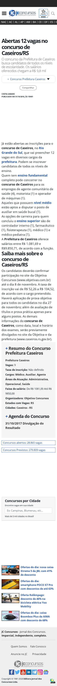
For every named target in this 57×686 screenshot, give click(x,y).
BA (34, 22)
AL (16, 22)
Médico (19, 374)
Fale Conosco (38, 646)
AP (22, 22)
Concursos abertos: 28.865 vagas (22, 442)
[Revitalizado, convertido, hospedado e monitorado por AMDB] (52, 681)
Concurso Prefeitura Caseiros (26, 79)
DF (46, 22)
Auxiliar (31, 374)
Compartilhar (28, 87)
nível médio (42, 203)
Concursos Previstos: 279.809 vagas (24, 450)
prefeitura (9, 162)
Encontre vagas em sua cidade (19, 505)
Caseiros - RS (24, 408)
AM (28, 22)
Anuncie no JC (19, 654)
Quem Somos (19, 646)
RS (32, 403)
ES (51, 22)
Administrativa (38, 379)
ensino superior (29, 221)
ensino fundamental (32, 175)
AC (10, 22)
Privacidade (39, 654)
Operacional (13, 384)
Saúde (26, 384)
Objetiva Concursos (36, 398)
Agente (41, 374)
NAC (3, 22)
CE (40, 22)
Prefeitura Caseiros (17, 360)
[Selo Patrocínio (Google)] (43, 13)
